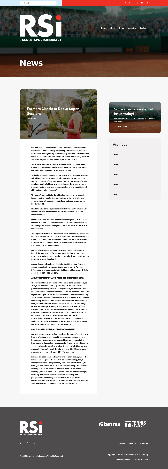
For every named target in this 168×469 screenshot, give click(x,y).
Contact (143, 28)
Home (103, 28)
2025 (115, 164)
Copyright (111, 454)
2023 (115, 184)
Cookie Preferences (122, 459)
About (112, 28)
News (121, 28)
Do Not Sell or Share (140, 459)
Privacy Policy (142, 454)
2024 (115, 174)
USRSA (122, 443)
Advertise (132, 443)
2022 (115, 194)
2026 (115, 154)
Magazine (132, 28)
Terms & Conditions (126, 454)
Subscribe (128, 3)
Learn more (122, 126)
